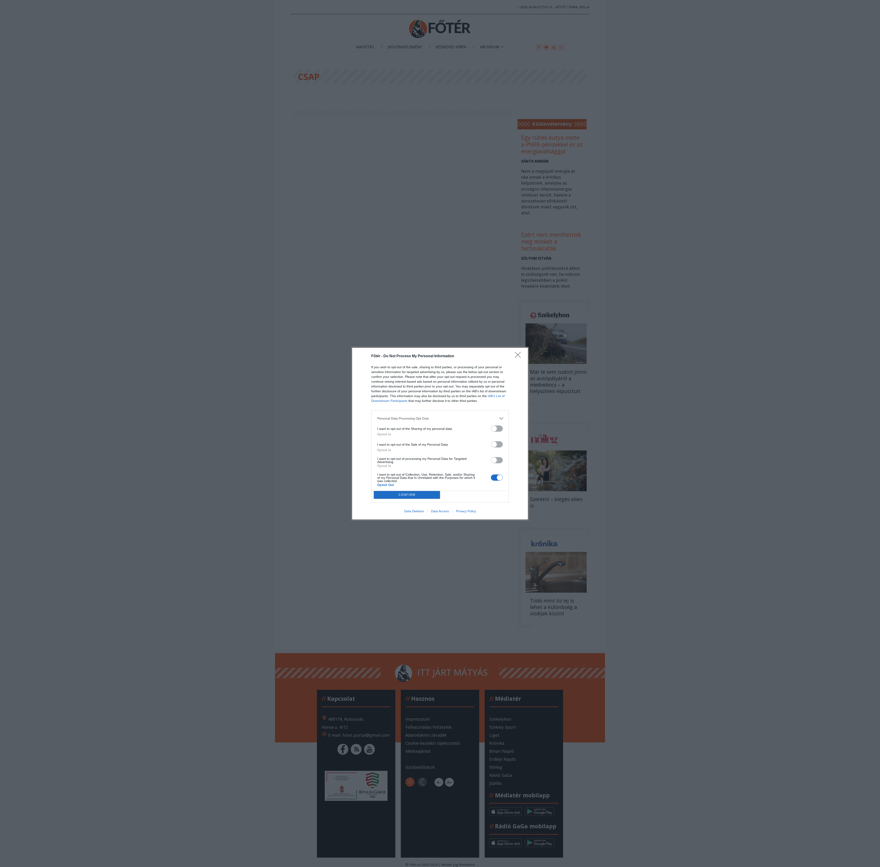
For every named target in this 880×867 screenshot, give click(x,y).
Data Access (440, 511)
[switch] (497, 428)
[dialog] (440, 433)
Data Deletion (414, 511)
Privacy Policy (466, 511)
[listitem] (440, 418)
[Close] (519, 356)
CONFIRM (407, 494)
